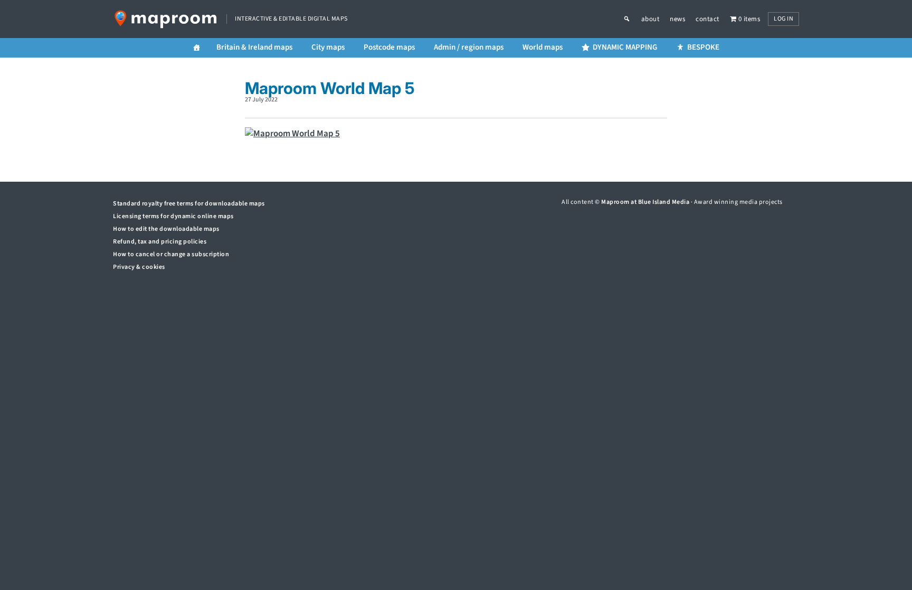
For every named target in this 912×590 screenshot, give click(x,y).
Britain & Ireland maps (254, 47)
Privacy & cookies (139, 267)
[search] (632, 19)
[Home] (196, 48)
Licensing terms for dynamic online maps (173, 216)
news (677, 19)
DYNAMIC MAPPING (625, 47)
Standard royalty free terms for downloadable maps (189, 203)
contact (707, 19)
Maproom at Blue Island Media (645, 202)
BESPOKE (703, 47)
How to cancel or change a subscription (171, 254)
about (650, 19)
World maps (542, 47)
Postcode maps (389, 47)
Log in (783, 18)
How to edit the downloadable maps (166, 228)
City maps (328, 47)
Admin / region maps (469, 47)
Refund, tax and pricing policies (159, 241)
